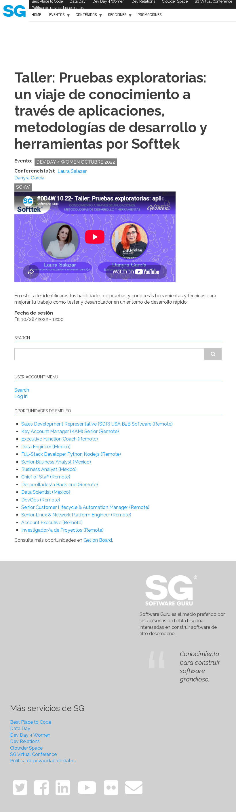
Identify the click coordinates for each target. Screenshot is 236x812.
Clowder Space (26, 748)
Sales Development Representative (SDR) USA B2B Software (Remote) (97, 424)
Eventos (55, 17)
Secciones (116, 17)
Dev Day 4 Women (30, 735)
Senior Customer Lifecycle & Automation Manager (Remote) (85, 507)
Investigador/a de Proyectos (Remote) (62, 530)
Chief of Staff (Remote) (45, 477)
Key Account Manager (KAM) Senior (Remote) (70, 431)
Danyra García (29, 178)
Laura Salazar (72, 171)
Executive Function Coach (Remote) (59, 439)
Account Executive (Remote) (52, 522)
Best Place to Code (30, 722)
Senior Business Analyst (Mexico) (56, 462)
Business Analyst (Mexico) (49, 469)
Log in (21, 396)
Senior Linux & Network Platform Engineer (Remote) (76, 515)
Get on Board (97, 540)
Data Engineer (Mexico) (46, 446)
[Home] (14, 10)
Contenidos (85, 17)
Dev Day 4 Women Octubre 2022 (75, 162)
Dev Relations (25, 741)
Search (21, 390)
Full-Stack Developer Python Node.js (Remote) (71, 454)
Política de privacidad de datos (57, 7)
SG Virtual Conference (33, 754)
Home (36, 15)
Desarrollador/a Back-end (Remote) (59, 484)
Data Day (20, 728)
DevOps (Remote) (40, 500)
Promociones (150, 15)
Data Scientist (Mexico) (45, 492)
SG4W (23, 187)
